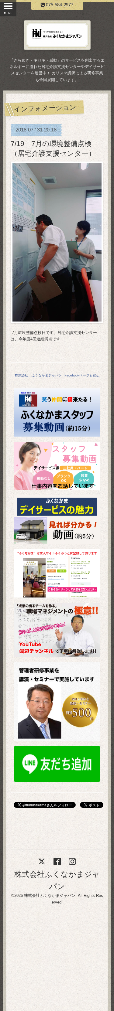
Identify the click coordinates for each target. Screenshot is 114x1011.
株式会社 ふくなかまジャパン (38, 375)
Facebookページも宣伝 (81, 375)
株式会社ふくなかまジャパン (49, 895)
